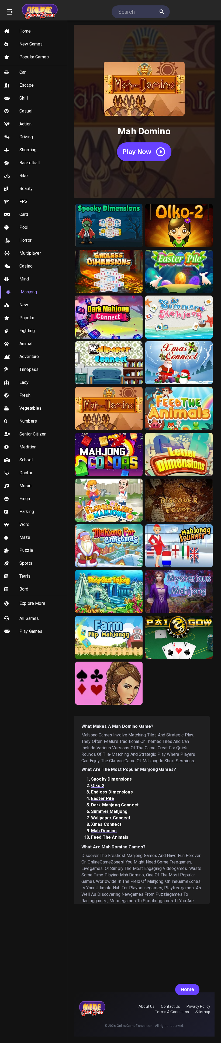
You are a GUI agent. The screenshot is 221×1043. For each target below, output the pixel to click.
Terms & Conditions (172, 1012)
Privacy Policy (198, 1006)
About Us (146, 1006)
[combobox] (138, 12)
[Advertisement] (144, 941)
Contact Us (170, 1006)
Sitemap (202, 1012)
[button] (33, 31)
